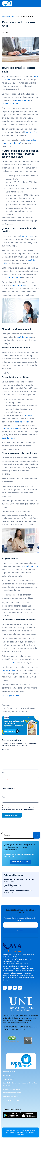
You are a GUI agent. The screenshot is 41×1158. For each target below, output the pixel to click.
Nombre (5, 780)
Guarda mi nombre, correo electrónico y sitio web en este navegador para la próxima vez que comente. (19, 808)
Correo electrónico (8, 788)
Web (3, 797)
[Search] (36, 835)
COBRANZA (34, 1027)
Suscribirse (20, 931)
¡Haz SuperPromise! (11, 695)
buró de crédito (31, 132)
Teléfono (5, 773)
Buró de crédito (10, 16)
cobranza (28, 415)
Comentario (6, 749)
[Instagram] (10, 988)
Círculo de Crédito (10, 103)
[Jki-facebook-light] (5, 988)
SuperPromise (8, 670)
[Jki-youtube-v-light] (15, 988)
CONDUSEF (9, 662)
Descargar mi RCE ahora (20, 861)
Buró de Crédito (21, 100)
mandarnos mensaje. (11, 428)
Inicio (3, 16)
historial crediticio (30, 566)
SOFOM (25, 961)
